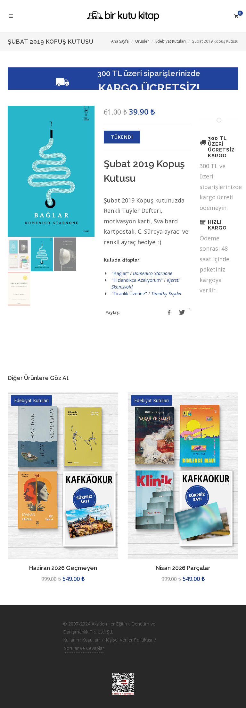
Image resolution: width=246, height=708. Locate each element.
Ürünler (142, 41)
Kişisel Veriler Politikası (129, 640)
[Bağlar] (51, 171)
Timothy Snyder (166, 293)
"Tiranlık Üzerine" (129, 293)
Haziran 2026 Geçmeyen (63, 568)
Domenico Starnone (152, 273)
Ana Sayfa (120, 41)
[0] (236, 15)
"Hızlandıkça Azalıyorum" (137, 280)
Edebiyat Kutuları (170, 41)
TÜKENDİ (122, 137)
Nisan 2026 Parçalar (183, 568)
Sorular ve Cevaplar (84, 648)
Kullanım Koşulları (81, 640)
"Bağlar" (120, 273)
